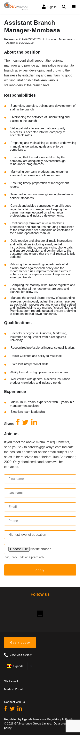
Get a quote (20, 642)
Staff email (11, 681)
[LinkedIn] (19, 709)
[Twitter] (13, 709)
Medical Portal (13, 689)
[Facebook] (6, 709)
